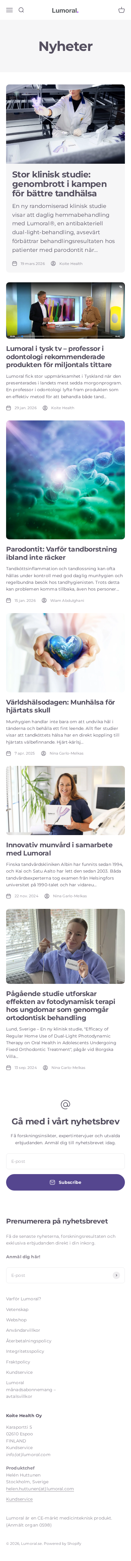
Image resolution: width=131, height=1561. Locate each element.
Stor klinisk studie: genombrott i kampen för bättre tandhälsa (59, 183)
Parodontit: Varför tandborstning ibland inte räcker (61, 553)
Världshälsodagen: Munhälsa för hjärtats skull (60, 706)
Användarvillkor (23, 1330)
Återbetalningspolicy (28, 1341)
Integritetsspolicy (25, 1351)
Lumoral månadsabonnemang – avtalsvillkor (31, 1389)
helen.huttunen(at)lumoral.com (40, 1488)
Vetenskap (17, 1309)
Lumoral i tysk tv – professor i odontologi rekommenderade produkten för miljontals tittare (59, 357)
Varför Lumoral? (23, 1299)
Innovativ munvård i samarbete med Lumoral (59, 849)
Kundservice (19, 1372)
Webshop (16, 1320)
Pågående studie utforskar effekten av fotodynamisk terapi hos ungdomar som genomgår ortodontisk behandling (60, 1006)
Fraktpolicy (18, 1362)
